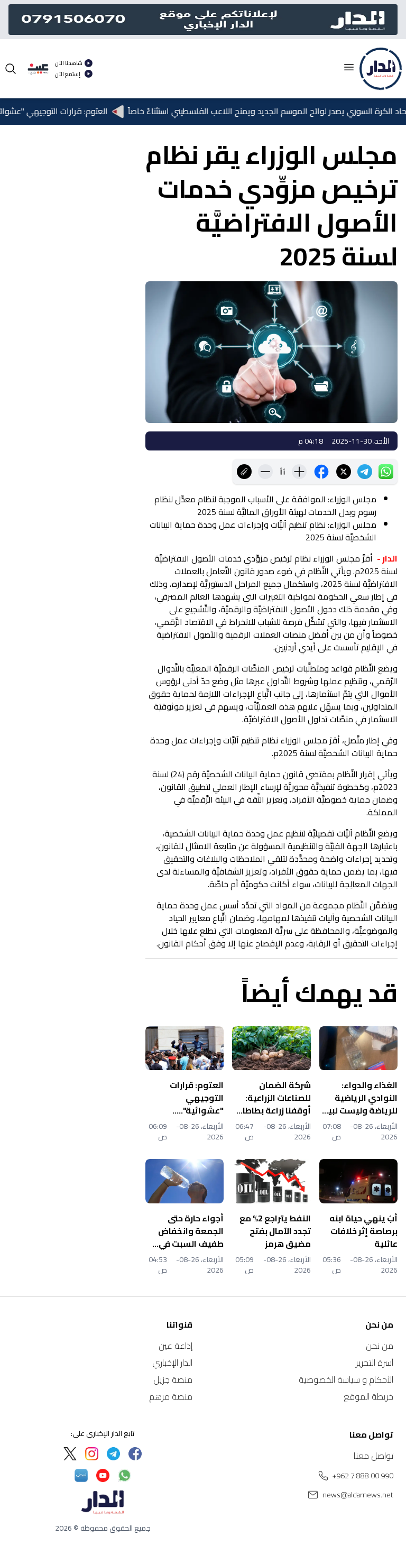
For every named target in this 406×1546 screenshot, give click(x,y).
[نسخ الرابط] (244, 471)
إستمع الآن (67, 74)
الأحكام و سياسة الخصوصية (346, 1379)
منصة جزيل (172, 1379)
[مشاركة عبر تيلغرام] (364, 471)
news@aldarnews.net (357, 1494)
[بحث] (10, 68)
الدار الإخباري (172, 1362)
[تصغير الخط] (265, 471)
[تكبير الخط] (299, 471)
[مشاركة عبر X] (343, 471)
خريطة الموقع (368, 1396)
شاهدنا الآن (68, 63)
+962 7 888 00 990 (363, 1475)
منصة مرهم (170, 1396)
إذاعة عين (175, 1346)
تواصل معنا (373, 1455)
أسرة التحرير (374, 1362)
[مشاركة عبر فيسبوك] (321, 471)
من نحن (379, 1346)
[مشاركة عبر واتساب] (386, 471)
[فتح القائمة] (349, 67)
